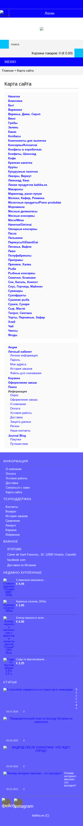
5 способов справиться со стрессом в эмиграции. (76, 699)
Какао (12, 131)
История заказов (21, 368)
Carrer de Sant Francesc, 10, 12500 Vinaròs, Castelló (41, 554)
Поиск (12, 387)
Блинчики (15, 101)
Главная (8, 70)
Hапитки (14, 96)
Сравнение (13, 520)
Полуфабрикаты (19, 255)
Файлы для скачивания (25, 373)
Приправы (15, 260)
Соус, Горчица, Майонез (25, 286)
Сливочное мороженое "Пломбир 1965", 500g (32, 580)
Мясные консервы (21, 215)
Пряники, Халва (19, 264)
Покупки (15, 439)
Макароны (15, 189)
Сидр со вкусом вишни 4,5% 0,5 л (32, 659)
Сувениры (15, 291)
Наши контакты (20, 430)
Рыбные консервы (21, 273)
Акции (12, 347)
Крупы (12, 167)
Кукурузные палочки (23, 171)
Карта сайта (25, 70)
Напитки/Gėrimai (20, 224)
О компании (18, 404)
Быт (11, 105)
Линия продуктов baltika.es (27, 185)
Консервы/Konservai (22, 145)
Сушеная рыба (18, 299)
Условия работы (21, 413)
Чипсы (13, 330)
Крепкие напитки (20, 162)
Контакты (12, 506)
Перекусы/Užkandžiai (23, 242)
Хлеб (11, 322)
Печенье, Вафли (19, 246)
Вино (11, 118)
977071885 (14, 549)
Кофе (12, 158)
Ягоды (12, 335)
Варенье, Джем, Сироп (24, 114)
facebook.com (16, 559)
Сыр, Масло (16, 308)
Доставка (16, 417)
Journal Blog (17, 435)
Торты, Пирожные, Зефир (26, 317)
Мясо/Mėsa (16, 220)
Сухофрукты (17, 295)
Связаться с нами (18, 487)
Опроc (14, 395)
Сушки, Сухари (18, 304)
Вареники (15, 109)
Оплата (15, 408)
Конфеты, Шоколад (22, 154)
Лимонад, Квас (18, 180)
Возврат (11, 511)
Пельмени (15, 238)
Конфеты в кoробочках (25, 149)
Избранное (13, 534)
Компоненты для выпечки (27, 140)
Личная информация (24, 355)
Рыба (12, 268)
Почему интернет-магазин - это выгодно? (70, 779)
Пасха (12, 233)
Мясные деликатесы (22, 211)
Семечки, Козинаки (22, 277)
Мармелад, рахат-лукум (25, 193)
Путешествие (19, 443)
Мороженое (16, 207)
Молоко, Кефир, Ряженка (26, 198)
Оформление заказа (22, 382)
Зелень (13, 127)
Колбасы (14, 136)
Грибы (12, 123)
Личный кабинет (20, 351)
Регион (14, 426)
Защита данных (20, 421)
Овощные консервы (22, 229)
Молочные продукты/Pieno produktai (34, 202)
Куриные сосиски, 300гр (31, 601)
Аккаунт (11, 525)
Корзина (14, 378)
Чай (11, 326)
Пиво (11, 251)
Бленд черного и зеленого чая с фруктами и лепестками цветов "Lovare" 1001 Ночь (32, 617)
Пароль (15, 360)
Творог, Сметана (20, 313)
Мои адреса (18, 364)
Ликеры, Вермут (19, 176)
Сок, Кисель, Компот (23, 282)
